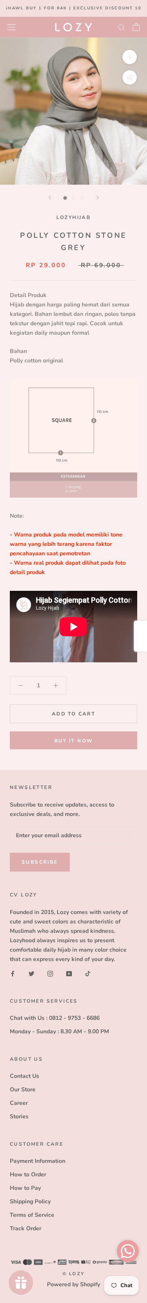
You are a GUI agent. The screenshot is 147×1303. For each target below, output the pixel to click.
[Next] (97, 197)
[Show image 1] (65, 198)
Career (19, 1103)
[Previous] (50, 197)
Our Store (23, 1089)
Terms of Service (32, 1215)
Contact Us (24, 1076)
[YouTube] (69, 973)
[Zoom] (129, 56)
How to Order (28, 1174)
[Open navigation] (11, 27)
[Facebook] (13, 973)
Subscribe (40, 862)
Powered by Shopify (73, 1284)
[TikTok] (88, 973)
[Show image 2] (74, 198)
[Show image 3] (82, 198)
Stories (19, 1116)
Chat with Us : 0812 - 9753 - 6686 (55, 1018)
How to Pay (25, 1188)
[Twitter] (31, 973)
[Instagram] (50, 973)
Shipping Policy (30, 1201)
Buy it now (73, 741)
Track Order (25, 1228)
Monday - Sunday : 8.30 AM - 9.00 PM (59, 1031)
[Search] (121, 27)
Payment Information (37, 1161)
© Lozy (73, 1274)
